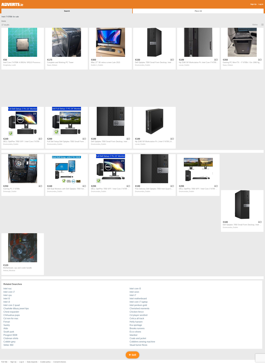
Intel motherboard (138, 298)
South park (8, 332)
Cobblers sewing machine (142, 341)
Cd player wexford (138, 315)
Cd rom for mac (10, 318)
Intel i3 (6, 302)
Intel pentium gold (138, 305)
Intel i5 (6, 298)
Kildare (54, 65)
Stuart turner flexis (138, 345)
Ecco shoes (135, 332)
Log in (21, 362)
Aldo (5, 328)
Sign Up (253, 4)
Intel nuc (7, 288)
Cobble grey (9, 341)
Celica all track (137, 318)
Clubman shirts (10, 338)
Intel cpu (7, 295)
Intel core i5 (135, 288)
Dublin (100, 65)
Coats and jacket (138, 338)
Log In (261, 4)
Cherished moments (139, 308)
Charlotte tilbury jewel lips (16, 308)
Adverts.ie (12, 4)
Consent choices (59, 362)
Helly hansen (136, 322)
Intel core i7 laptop (139, 302)
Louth (14, 65)
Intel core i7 (9, 292)
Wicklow (12, 271)
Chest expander (11, 312)
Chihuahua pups (11, 315)
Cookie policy (45, 362)
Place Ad (198, 11)
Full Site (4, 362)
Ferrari (6, 322)
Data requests (32, 362)
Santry (6, 325)
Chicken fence (137, 312)
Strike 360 (8, 345)
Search (67, 11)
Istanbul (133, 335)
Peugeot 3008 (10, 335)
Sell (133, 354)
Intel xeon (134, 292)
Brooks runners (137, 328)
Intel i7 (133, 295)
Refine (255, 25)
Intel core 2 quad (11, 305)
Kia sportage (136, 325)
